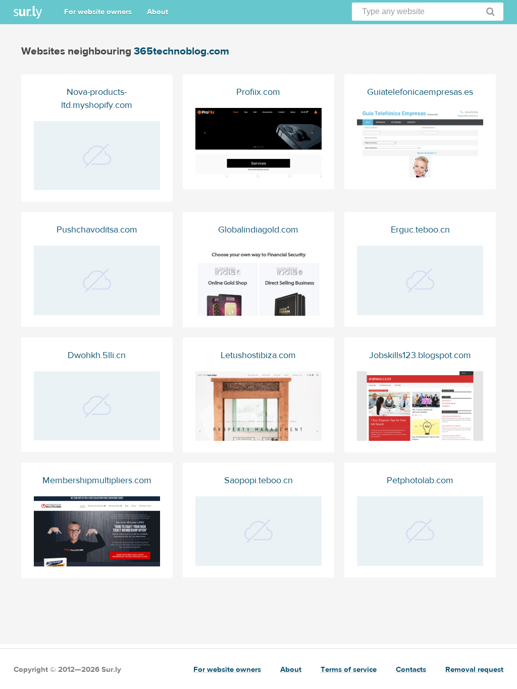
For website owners (98, 12)
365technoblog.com (181, 51)
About (157, 12)
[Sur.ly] (28, 12)
